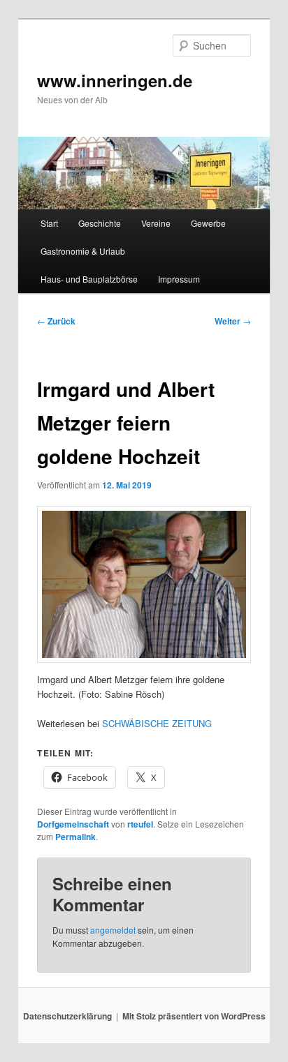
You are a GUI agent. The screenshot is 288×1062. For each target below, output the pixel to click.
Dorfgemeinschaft (73, 824)
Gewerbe (208, 223)
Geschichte (99, 223)
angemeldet (113, 930)
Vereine (156, 223)
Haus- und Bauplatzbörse (89, 279)
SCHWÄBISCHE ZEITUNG (157, 723)
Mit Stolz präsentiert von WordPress (194, 1016)
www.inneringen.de (114, 80)
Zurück (56, 321)
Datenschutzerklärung (67, 1016)
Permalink (75, 836)
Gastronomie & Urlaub (83, 251)
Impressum (179, 279)
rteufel (140, 824)
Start (49, 223)
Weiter (233, 321)
